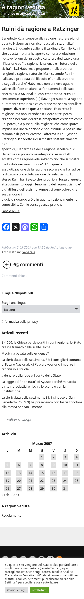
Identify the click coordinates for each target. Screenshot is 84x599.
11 (76, 465)
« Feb (5, 495)
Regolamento (11, 515)
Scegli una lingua (14, 302)
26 (7, 488)
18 (76, 473)
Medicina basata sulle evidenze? (25, 353)
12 (7, 473)
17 (65, 473)
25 (76, 480)
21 (30, 480)
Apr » (15, 495)
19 (7, 480)
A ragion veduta (23, 7)
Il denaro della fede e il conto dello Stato (31, 375)
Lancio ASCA (11, 211)
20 (19, 480)
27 (19, 488)
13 (19, 473)
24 (65, 480)
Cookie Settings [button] (16, 590)
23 (53, 480)
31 (65, 488)
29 (42, 488)
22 (42, 480)
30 (53, 488)
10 (65, 465)
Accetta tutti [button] (39, 590)
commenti (28, 265)
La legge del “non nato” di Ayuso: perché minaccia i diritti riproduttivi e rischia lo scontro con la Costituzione (39, 386)
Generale (28, 252)
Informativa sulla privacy (20, 321)
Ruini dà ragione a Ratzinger (40, 29)
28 (30, 488)
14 (30, 473)
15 (42, 473)
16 (53, 473)
